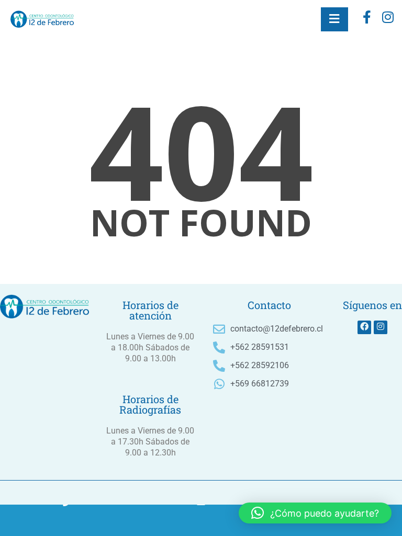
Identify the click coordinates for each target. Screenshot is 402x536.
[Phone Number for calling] (67, 520)
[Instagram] (380, 327)
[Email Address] (201, 520)
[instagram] (388, 19)
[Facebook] (367, 19)
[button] (315, 513)
